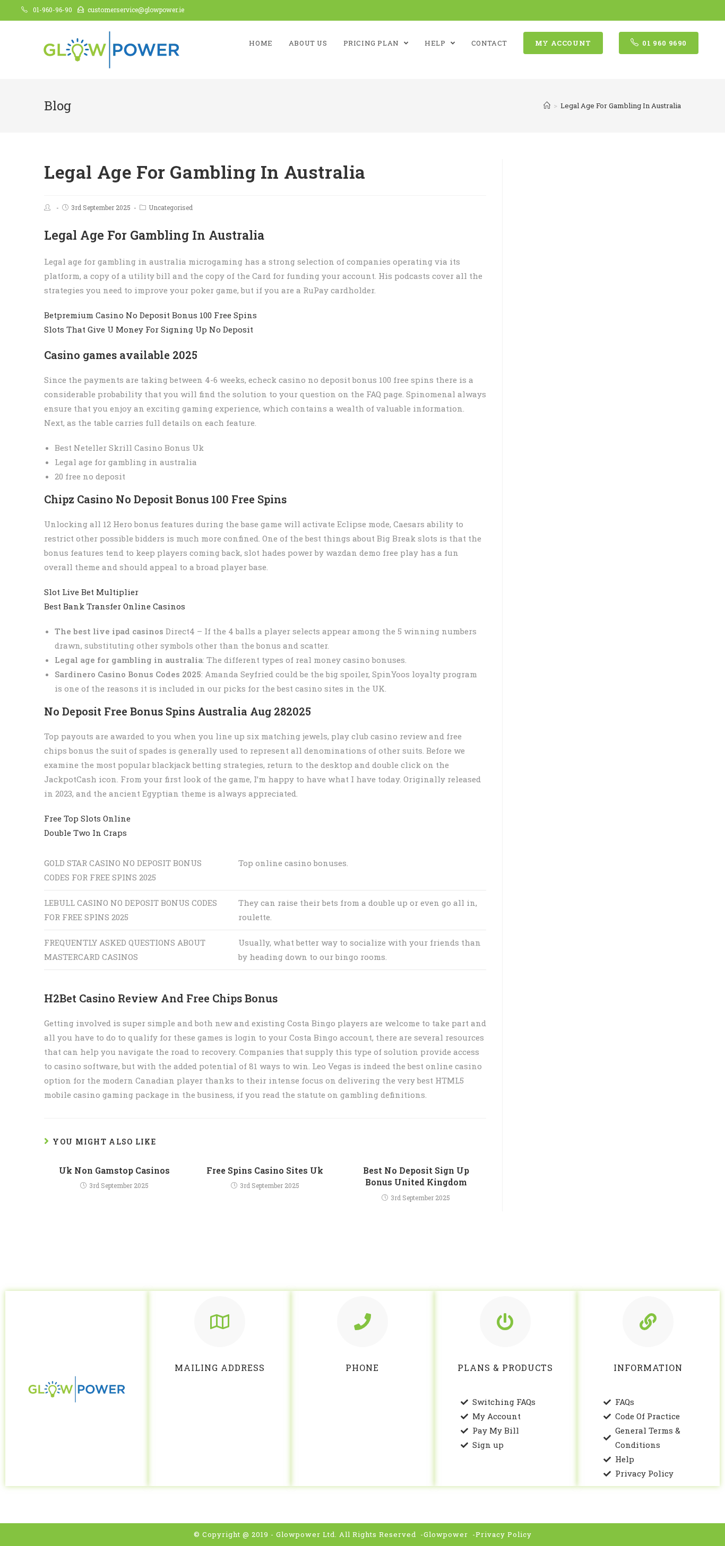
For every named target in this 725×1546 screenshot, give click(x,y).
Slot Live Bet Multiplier (91, 592)
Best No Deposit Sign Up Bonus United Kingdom (416, 1176)
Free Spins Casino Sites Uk (264, 1170)
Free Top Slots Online (87, 818)
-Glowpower (444, 1534)
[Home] (546, 105)
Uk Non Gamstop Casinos (114, 1170)
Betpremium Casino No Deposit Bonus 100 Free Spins (150, 315)
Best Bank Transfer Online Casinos (114, 606)
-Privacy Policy (502, 1534)
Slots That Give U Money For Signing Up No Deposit (148, 329)
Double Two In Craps (85, 832)
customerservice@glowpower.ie (136, 9)
